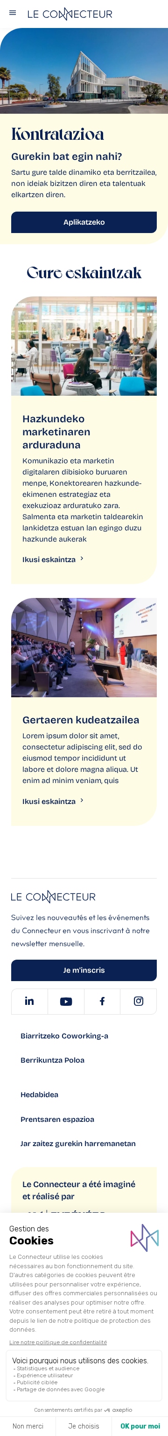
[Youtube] (66, 1002)
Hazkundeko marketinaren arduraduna (56, 432)
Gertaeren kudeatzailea (81, 720)
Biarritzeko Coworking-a (64, 1035)
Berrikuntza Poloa (52, 1060)
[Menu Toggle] (12, 14)
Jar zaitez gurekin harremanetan (78, 1143)
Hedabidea (39, 1094)
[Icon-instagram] (138, 1002)
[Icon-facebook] (102, 1002)
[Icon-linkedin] (29, 1002)
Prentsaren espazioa (57, 1119)
